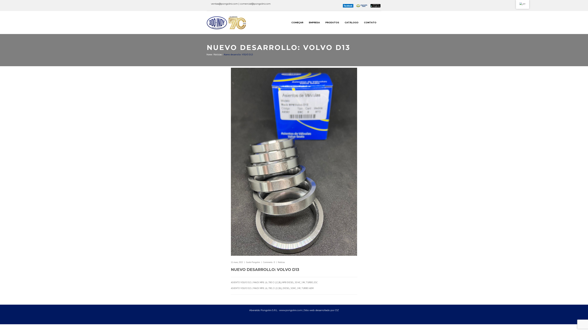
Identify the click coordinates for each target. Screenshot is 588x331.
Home (209, 54)
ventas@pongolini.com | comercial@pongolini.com (241, 3)
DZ (337, 310)
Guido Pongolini (253, 262)
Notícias (218, 54)
